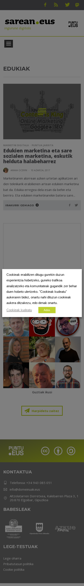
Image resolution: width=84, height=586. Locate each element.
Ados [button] (47, 310)
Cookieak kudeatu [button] (19, 310)
